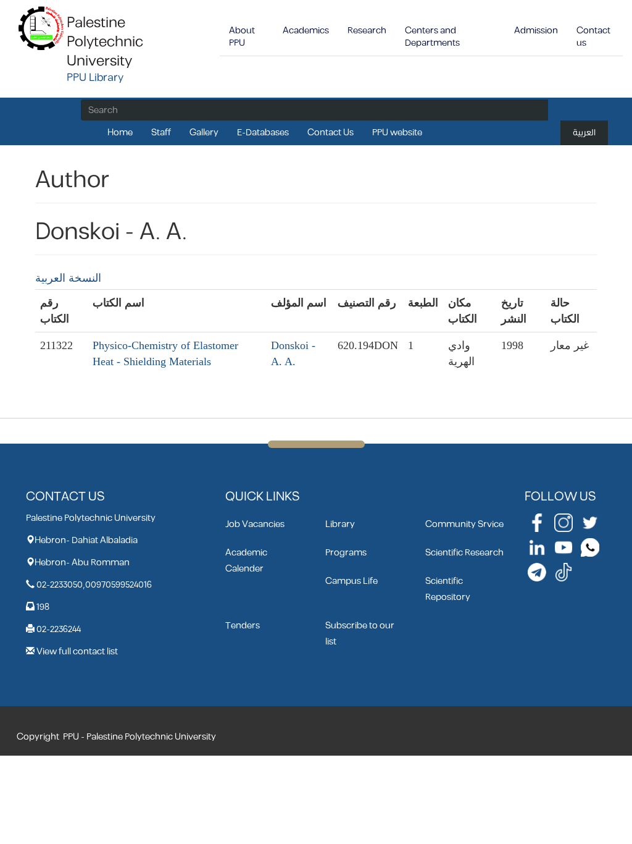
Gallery (203, 132)
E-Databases (263, 132)
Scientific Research (464, 553)
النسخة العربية (68, 278)
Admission (536, 30)
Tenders (242, 625)
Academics (306, 30)
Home (120, 132)
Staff (161, 132)
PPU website (397, 132)
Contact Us (330, 132)
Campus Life (351, 581)
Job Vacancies (255, 524)
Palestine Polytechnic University (105, 42)
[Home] (42, 27)
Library (340, 524)
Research (366, 30)
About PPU (242, 36)
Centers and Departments (432, 36)
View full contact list (77, 651)
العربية (584, 132)
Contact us (593, 36)
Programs (346, 553)
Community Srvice (464, 524)
